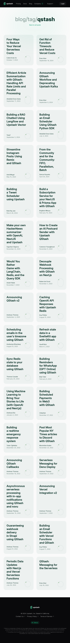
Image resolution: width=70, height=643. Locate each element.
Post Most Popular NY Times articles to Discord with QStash (48, 434)
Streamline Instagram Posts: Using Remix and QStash (14, 156)
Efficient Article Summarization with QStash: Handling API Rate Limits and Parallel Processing (16, 83)
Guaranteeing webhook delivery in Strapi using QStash (15, 532)
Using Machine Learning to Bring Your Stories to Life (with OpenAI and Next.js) (16, 400)
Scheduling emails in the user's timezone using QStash (16, 334)
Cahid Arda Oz (12, 58)
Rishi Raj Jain (11, 211)
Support (50, 4)
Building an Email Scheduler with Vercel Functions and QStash (46, 534)
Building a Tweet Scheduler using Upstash (16, 194)
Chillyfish (42, 413)
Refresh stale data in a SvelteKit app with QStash (47, 334)
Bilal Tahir (42, 377)
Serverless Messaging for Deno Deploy (48, 463)
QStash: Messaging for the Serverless (48, 565)
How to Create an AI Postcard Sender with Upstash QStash (48, 232)
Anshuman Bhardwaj (14, 344)
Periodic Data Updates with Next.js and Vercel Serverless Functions (15, 570)
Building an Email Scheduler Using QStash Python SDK (48, 121)
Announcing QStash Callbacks (14, 463)
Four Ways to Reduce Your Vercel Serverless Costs (14, 46)
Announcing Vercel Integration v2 (48, 489)
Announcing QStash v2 (14, 299)
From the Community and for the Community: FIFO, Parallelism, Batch (47, 160)
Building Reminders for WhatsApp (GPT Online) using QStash (48, 365)
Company (38, 4)
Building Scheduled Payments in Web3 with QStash (47, 398)
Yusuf (8, 135)
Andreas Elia (11, 413)
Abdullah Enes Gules (14, 99)
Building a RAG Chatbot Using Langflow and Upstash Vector (16, 119)
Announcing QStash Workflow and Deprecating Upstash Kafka (48, 79)
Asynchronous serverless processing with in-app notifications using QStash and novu (16, 496)
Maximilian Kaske (45, 445)
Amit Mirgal (10, 175)
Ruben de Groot (44, 281)
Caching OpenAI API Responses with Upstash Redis (47, 304)
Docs (25, 4)
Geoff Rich (43, 344)
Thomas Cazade (12, 377)
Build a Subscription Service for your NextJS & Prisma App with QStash (47, 197)
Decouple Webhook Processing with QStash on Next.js (47, 268)
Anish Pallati (11, 283)
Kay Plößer (43, 315)
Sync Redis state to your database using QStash (15, 364)
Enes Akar (42, 58)
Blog (30, 4)
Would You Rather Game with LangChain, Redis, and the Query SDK (15, 270)
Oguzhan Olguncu (13, 247)
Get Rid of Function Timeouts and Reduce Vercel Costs (47, 46)
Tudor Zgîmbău (12, 445)
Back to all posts (35, 25)
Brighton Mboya (44, 211)
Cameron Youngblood (47, 247)
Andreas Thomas (12, 315)
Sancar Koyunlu (44, 174)
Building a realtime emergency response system (14, 434)
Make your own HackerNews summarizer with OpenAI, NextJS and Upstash (16, 234)
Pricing (18, 4)
